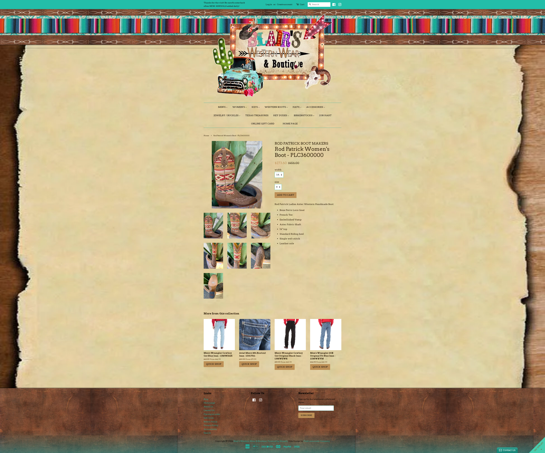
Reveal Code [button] (272, 63)
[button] (309, 21)
